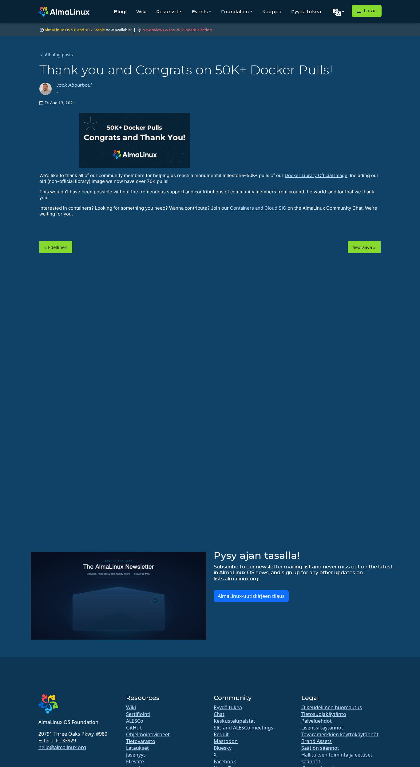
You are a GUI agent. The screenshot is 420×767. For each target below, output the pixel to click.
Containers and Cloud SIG (258, 208)
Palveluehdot (316, 721)
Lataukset (137, 748)
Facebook (225, 761)
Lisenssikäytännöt (322, 727)
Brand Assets (316, 741)
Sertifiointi (138, 714)
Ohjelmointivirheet (148, 734)
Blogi (120, 11)
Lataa (370, 11)
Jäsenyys (136, 754)
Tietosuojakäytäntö (323, 714)
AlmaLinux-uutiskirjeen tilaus (251, 596)
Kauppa (271, 11)
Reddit (221, 734)
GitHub (134, 727)
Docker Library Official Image (316, 175)
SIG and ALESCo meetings (243, 727)
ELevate (135, 761)
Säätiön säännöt (320, 748)
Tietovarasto (140, 741)
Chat (219, 714)
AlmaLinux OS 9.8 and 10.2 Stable (75, 30)
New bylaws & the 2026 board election (177, 30)
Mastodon (226, 741)
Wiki (141, 11)
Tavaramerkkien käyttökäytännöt (339, 734)
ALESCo (134, 721)
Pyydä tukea (306, 11)
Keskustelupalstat (234, 721)
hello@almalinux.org (62, 747)
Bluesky (223, 748)
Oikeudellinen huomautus (331, 707)
